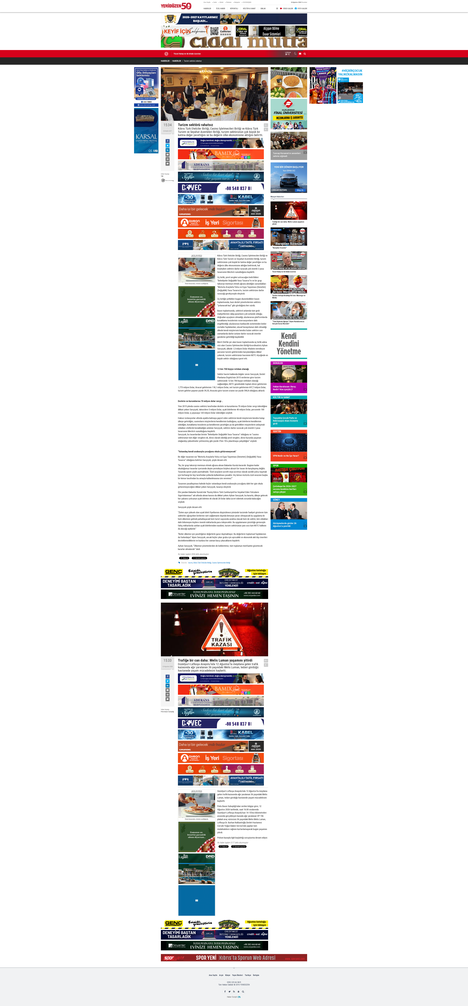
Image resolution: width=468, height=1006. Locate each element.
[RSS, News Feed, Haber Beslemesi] (234, 991)
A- (266, 129)
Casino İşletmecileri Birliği (221, 563)
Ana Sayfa (207, 2)
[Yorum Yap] (168, 164)
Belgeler (237, 2)
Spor (275, 465)
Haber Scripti (232, 997)
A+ (266, 125)
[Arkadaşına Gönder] (168, 155)
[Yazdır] (168, 159)
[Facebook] (168, 141)
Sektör (277, 431)
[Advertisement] (146, 173)
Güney (276, 499)
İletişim (256, 975)
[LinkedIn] (168, 150)
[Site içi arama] (304, 53)
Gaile (215, 2)
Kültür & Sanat (281, 397)
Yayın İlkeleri (237, 975)
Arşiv (221, 975)
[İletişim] (300, 53)
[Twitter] (168, 146)
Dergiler (278, 363)
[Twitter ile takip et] (229, 991)
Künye (227, 975)
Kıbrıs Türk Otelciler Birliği (202, 563)
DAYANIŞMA (247, 2)
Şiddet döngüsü (180, 53)
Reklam (228, 2)
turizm (190, 563)
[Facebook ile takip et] (225, 991)
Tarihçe (248, 975)
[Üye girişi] (238, 991)
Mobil (221, 2)
